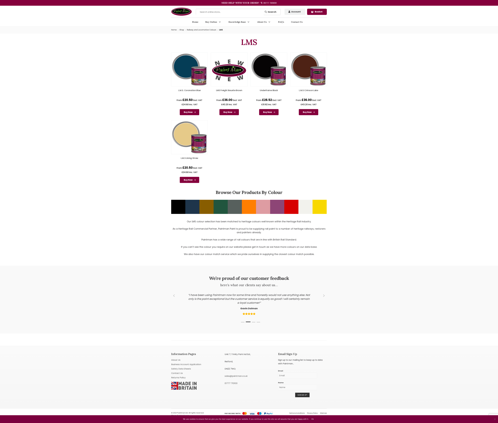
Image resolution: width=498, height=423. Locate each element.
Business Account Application (186, 360)
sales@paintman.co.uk (236, 371)
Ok (312, 419)
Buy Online (211, 22)
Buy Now (188, 112)
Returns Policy (178, 373)
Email (280, 366)
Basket (319, 11)
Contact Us (297, 22)
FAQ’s (281, 22)
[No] (494, 419)
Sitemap (323, 409)
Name (280, 378)
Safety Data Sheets (181, 364)
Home (195, 22)
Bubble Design (183, 411)
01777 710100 (270, 3)
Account (296, 11)
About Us (262, 22)
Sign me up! (302, 391)
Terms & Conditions (297, 409)
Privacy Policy (312, 409)
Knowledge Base (237, 22)
